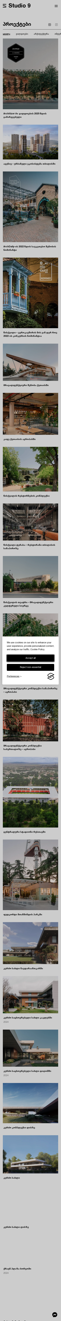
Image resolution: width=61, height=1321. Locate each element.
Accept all (31, 658)
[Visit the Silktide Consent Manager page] (50, 676)
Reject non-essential (30, 667)
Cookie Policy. (37, 650)
